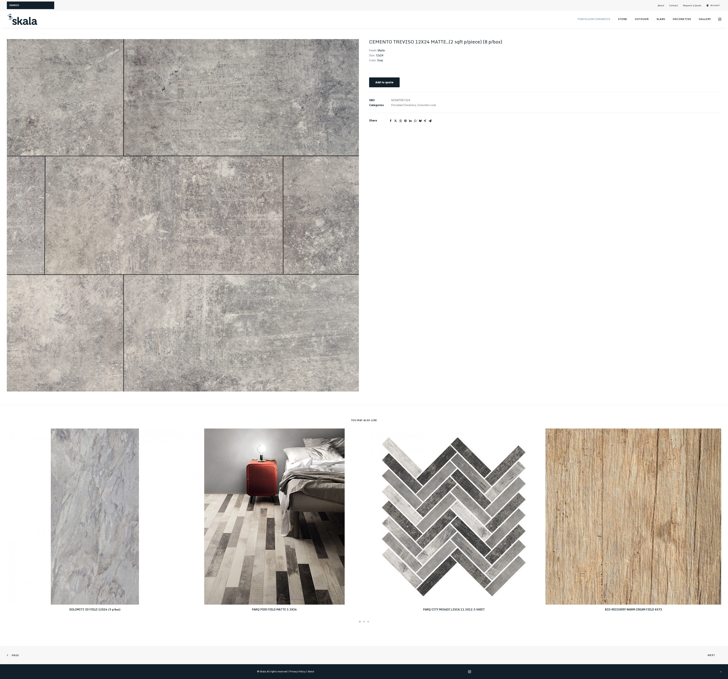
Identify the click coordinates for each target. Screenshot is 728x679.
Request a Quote (692, 5)
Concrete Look (426, 105)
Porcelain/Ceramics (594, 19)
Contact (673, 5)
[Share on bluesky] (420, 121)
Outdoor (642, 19)
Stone (622, 19)
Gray (380, 60)
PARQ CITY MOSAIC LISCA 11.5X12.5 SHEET (454, 609)
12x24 (379, 55)
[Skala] (22, 19)
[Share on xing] (425, 121)
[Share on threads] (400, 121)
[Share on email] (430, 121)
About (661, 5)
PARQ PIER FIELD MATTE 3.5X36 (274, 609)
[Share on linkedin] (410, 121)
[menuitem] (662, 5)
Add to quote (384, 82)
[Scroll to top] (721, 671)
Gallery (705, 19)
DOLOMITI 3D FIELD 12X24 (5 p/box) (94, 609)
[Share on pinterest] (405, 121)
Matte (381, 50)
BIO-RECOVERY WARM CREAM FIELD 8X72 (633, 609)
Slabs (661, 19)
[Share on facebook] (390, 121)
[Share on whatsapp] (415, 121)
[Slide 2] (364, 622)
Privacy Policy (297, 671)
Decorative (682, 19)
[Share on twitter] (395, 121)
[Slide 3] (368, 622)
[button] (713, 5)
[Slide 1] (360, 622)
